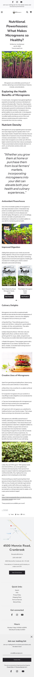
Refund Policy (17, 602)
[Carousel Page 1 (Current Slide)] (16, 300)
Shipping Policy (17, 597)
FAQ (17, 592)
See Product (9, 296)
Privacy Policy (17, 595)
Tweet (12, 514)
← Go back (5, 510)
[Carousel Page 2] (17, 300)
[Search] (27, 12)
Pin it (23, 514)
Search (17, 590)
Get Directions (17, 572)
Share (18, 514)
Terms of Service (17, 599)
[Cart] (31, 12)
